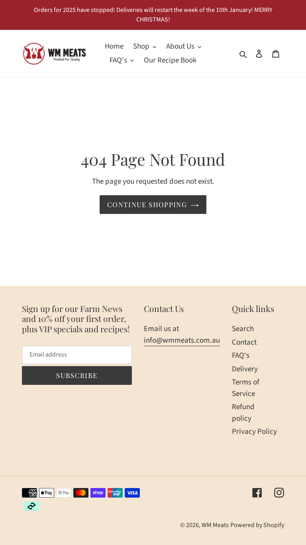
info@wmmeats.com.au (182, 340)
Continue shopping (147, 204)
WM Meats (215, 525)
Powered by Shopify (257, 525)
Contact (244, 342)
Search (243, 328)
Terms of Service (245, 388)
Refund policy (243, 413)
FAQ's (240, 355)
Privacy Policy (254, 431)
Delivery (245, 369)
